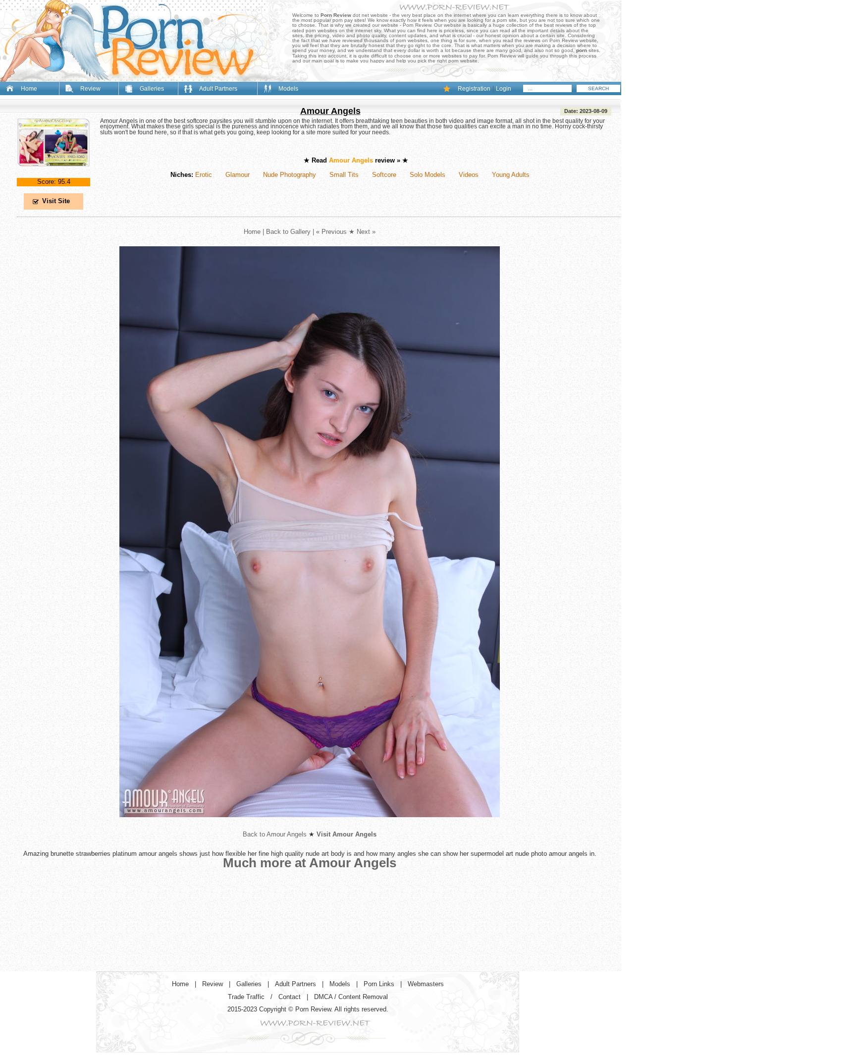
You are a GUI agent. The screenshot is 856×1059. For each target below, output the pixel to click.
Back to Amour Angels (275, 834)
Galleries (152, 89)
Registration (474, 89)
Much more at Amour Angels (309, 863)
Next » (366, 231)
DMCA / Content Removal (351, 997)
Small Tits (344, 174)
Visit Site (56, 201)
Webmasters (426, 984)
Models (288, 89)
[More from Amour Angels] (309, 825)
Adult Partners (218, 89)
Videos (469, 174)
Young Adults (511, 174)
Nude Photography (289, 174)
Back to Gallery (288, 231)
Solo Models (427, 174)
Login (503, 89)
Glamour (237, 174)
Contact (289, 997)
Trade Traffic (246, 997)
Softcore (384, 174)
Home (29, 89)
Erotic (203, 174)
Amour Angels (330, 111)
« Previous (331, 231)
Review (90, 89)
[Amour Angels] (53, 174)
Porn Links (379, 984)
